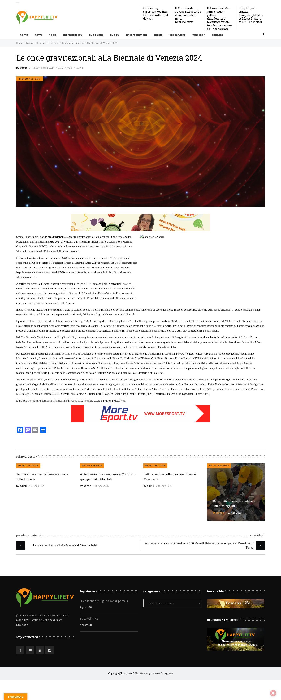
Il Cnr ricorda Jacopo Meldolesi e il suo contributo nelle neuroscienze (188, 15)
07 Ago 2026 (165, 485)
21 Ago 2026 (38, 485)
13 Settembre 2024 (43, 67)
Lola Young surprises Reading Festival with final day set (155, 13)
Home (19, 43)
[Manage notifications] (273, 693)
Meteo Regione (50, 43)
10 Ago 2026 (102, 485)
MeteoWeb (119, 400)
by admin (22, 67)
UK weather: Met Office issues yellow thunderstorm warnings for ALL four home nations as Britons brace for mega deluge (219, 20)
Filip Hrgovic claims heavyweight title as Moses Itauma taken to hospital (251, 15)
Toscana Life (32, 43)
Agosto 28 (86, 607)
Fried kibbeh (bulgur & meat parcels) (104, 601)
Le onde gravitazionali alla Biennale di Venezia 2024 (56, 400)
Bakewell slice (89, 618)
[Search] (263, 34)
